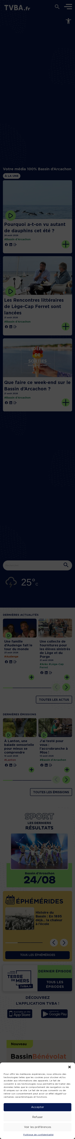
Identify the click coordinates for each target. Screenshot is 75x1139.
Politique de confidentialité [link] (38, 1135)
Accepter (37, 1107)
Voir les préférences (37, 1127)
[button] (69, 1067)
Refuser (37, 1117)
